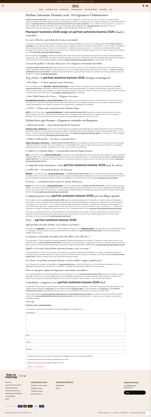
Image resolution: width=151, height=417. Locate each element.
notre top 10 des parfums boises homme (78, 60)
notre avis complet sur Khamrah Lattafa (86, 133)
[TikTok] (25, 376)
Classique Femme (36, 388)
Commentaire (31, 312)
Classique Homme (37, 391)
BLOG (111, 9)
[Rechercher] (2, 5)
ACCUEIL (41, 9)
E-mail (28, 342)
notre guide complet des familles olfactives (47, 52)
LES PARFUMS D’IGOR (51, 9)
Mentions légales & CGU (104, 412)
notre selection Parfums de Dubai (57, 135)
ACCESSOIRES (103, 9)
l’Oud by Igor (104, 288)
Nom (28, 335)
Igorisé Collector (36, 394)
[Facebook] (22, 376)
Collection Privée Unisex (39, 385)
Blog (127, 392)
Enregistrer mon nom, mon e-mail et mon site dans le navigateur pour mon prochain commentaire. (60, 356)
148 (32, 302)
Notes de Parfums (93, 26)
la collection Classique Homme (63, 92)
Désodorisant (60, 385)
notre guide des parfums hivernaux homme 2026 (51, 192)
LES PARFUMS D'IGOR (13, 385)
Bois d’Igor (50, 288)
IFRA (60, 28)
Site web (28, 349)
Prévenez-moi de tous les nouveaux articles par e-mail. (45, 362)
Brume (58, 388)
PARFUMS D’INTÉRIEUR (91, 9)
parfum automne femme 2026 (61, 216)
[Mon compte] (144, 6)
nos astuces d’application (49, 74)
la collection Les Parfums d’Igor (107, 178)
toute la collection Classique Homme (55, 294)
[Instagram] (20, 376)
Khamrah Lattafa (77, 288)
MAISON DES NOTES (76, 9)
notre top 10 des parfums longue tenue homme (105, 208)
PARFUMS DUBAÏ (64, 9)
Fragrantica (43, 55)
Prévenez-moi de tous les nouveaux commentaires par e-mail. (48, 359)
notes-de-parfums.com (66, 264)
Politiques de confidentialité (120, 412)
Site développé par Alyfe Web (138, 412)
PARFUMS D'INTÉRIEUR (13, 393)
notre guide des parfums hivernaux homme (110, 245)
